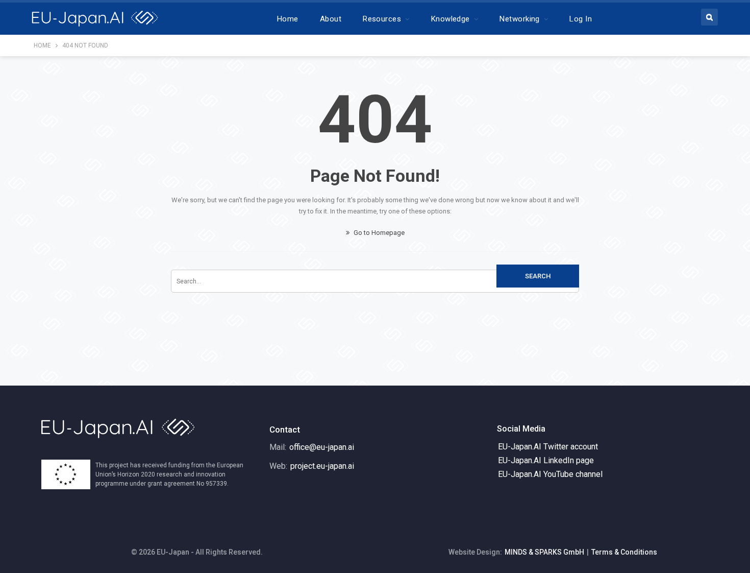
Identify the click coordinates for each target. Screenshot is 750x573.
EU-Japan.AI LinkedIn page (546, 460)
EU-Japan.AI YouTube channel (550, 474)
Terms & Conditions (624, 552)
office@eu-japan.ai (321, 447)
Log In (580, 18)
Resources (382, 18)
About (330, 18)
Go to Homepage (378, 232)
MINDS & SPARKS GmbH (544, 552)
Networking (519, 18)
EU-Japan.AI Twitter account (548, 446)
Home (287, 18)
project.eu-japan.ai (322, 466)
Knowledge (450, 18)
